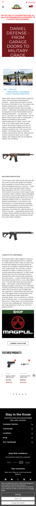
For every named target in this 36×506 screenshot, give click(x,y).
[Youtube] (12, 479)
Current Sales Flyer (18, 343)
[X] (18, 479)
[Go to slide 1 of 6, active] (10, 394)
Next (34, 375)
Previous (2, 375)
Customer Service (10, 424)
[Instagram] (24, 479)
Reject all (18, 499)
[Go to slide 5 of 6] (22, 394)
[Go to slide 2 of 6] (13, 394)
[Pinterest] (30, 479)
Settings (18, 494)
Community (8, 429)
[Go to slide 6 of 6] (25, 394)
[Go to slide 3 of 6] (16, 394)
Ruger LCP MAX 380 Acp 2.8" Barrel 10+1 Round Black (10, 376)
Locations (7, 433)
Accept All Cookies (18, 503)
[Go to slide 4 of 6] (19, 394)
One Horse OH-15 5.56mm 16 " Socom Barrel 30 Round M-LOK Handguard (25, 376)
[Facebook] (5, 479)
